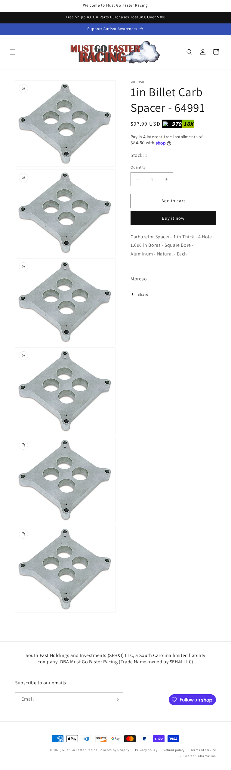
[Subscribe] (116, 699)
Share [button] (143, 294)
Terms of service (203, 750)
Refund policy (174, 750)
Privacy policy (146, 750)
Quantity (138, 167)
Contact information (199, 756)
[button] (12, 52)
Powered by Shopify (113, 750)
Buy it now (173, 218)
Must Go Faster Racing (80, 750)
